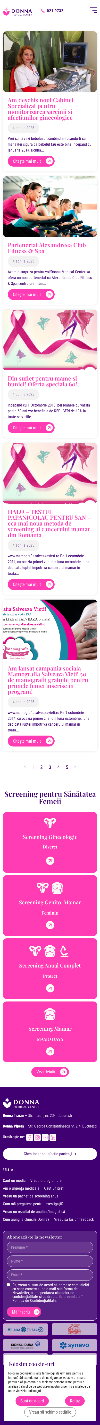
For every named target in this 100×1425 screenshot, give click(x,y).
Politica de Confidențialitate (34, 1300)
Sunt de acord (32, 1400)
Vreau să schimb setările (50, 1412)
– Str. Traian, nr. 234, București (37, 1115)
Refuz (75, 1400)
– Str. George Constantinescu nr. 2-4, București (50, 1126)
